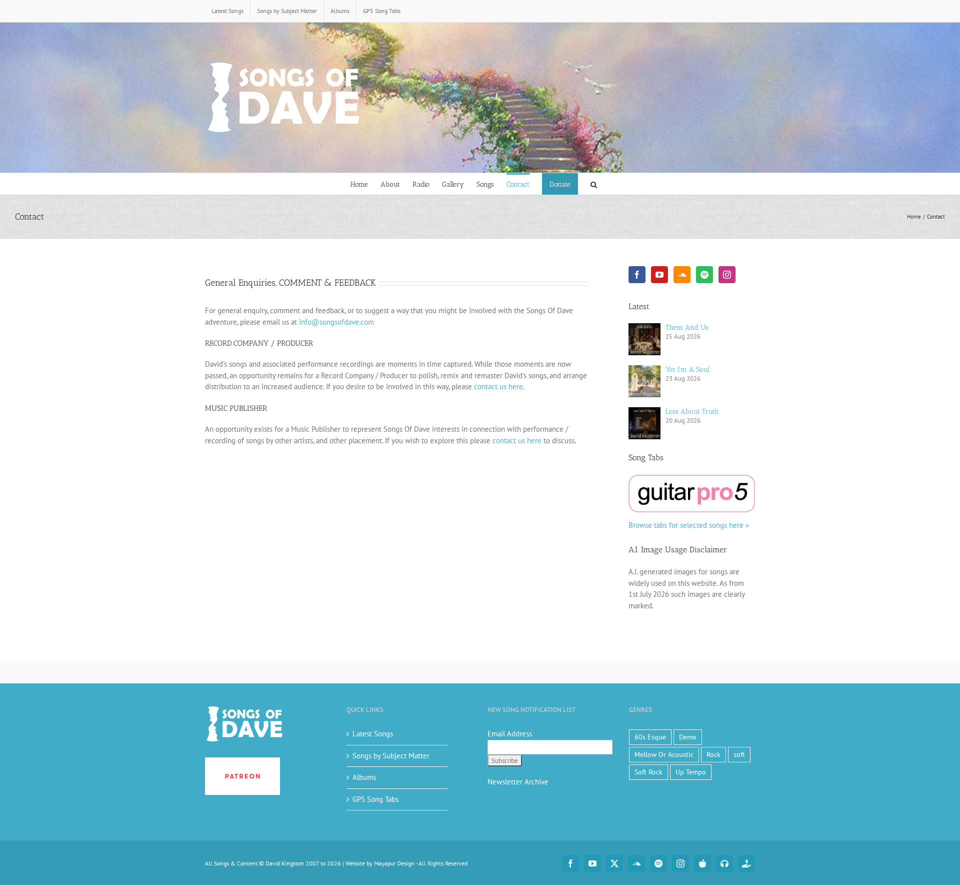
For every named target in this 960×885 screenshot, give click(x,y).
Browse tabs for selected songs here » (688, 525)
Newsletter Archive (518, 781)
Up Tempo (691, 771)
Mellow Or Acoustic (664, 754)
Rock (713, 754)
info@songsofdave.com (336, 322)
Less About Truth (692, 411)
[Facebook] (637, 274)
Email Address (510, 733)
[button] (593, 184)
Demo (687, 736)
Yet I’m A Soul (688, 369)
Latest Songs (372, 733)
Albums (364, 777)
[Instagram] (727, 274)
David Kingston (285, 863)
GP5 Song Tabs (375, 799)
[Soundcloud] (682, 274)
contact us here (498, 386)
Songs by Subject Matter (391, 755)
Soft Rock (648, 771)
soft (739, 754)
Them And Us (687, 327)
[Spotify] (704, 274)
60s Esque (650, 736)
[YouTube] (659, 274)
